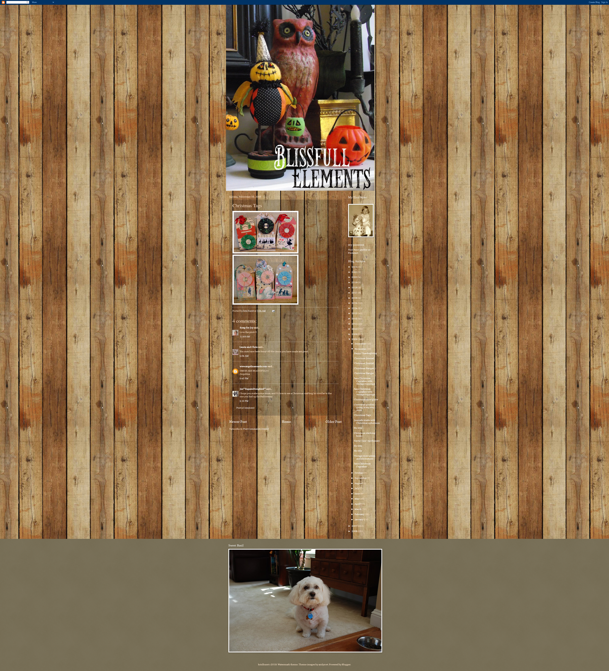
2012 (355, 318)
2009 (355, 334)
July (357, 488)
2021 (355, 272)
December (360, 343)
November (361, 348)
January (359, 519)
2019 (355, 282)
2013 (355, 313)
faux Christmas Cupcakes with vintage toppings (364, 381)
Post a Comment (245, 407)
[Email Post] (273, 310)
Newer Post (238, 422)
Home (286, 422)
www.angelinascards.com (253, 366)
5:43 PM (244, 378)
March (358, 509)
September (361, 478)
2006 (355, 531)
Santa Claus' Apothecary (367, 440)
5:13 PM (244, 401)
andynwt (323, 664)
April (358, 503)
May (357, 498)
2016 (355, 298)
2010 (355, 328)
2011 (355, 323)
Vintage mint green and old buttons (365, 457)
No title (358, 427)
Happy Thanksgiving (365, 353)
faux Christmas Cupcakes (362, 465)
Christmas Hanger (364, 368)
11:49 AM (245, 336)
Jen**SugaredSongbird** (253, 388)
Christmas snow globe (366, 399)
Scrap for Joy (246, 327)
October (359, 472)
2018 (355, 287)
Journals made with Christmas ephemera (367, 421)
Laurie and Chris (249, 347)
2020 (355, 277)
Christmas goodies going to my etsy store (364, 407)
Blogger (346, 664)
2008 (355, 339)
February (360, 514)
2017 (355, 292)
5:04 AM (244, 355)
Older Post (334, 422)
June (357, 493)
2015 (355, 303)
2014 (355, 308)
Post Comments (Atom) (256, 428)
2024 (355, 266)
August (359, 483)
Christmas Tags (362, 415)
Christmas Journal (364, 358)
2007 (355, 526)
